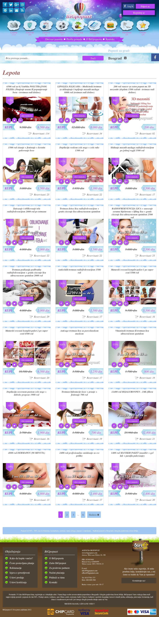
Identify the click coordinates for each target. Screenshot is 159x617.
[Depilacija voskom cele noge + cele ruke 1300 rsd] (79, 181)
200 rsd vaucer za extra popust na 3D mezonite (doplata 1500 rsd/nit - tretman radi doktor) (132, 89)
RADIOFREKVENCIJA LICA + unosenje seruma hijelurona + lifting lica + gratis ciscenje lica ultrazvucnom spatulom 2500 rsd (132, 213)
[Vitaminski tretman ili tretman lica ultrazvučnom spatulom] (132, 364)
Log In (130, 6)
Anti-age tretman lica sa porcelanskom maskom (79, 332)
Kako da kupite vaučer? (21, 558)
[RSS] (22, 10)
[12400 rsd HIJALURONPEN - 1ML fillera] (132, 426)
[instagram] (22, 4)
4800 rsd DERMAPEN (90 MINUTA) (26, 452)
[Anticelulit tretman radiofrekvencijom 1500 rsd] (79, 303)
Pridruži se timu (57, 577)
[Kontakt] (16, 10)
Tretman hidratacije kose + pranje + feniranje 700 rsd (79, 393)
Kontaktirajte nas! (138, 580)
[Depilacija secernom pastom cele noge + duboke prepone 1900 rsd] (27, 426)
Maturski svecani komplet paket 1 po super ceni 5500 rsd (132, 271)
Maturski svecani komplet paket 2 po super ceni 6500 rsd (26, 332)
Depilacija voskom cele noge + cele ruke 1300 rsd (79, 149)
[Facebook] (5, 4)
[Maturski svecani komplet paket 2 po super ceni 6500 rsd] (27, 364)
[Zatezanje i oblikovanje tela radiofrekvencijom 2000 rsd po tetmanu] (27, 242)
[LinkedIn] (10, 10)
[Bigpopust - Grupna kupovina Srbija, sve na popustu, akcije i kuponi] (79, 11)
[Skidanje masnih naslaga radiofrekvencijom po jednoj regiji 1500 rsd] (132, 181)
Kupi (8, 127)
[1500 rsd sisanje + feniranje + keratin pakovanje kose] (27, 181)
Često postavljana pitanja (22, 563)
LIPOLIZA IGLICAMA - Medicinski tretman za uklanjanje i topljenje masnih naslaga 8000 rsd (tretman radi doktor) (79, 89)
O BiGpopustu (94, 39)
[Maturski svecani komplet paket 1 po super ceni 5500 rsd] (132, 303)
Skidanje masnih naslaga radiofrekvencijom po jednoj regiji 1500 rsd (132, 149)
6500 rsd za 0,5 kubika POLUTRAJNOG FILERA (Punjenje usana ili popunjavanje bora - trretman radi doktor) (26, 89)
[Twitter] (10, 4)
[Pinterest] (5, 10)
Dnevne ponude (54, 39)
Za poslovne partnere (59, 567)
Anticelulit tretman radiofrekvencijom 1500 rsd (79, 271)
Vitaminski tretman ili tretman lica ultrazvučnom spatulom (132, 332)
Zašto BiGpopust (57, 563)
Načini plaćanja (56, 572)
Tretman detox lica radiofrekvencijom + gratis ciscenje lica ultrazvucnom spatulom (79, 210)
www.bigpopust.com (89, 552)
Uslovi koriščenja (18, 582)
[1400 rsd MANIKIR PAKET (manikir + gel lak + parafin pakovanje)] (132, 487)
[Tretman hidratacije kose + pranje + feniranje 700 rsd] (79, 426)
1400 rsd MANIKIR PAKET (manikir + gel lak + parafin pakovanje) (132, 454)
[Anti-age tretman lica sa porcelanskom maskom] (79, 364)
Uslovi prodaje (17, 577)
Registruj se (139, 12)
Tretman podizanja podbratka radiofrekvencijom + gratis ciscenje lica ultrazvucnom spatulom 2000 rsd (26, 272)
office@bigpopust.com (90, 573)
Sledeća (93, 514)
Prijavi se (145, 6)
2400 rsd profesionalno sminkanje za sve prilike (79, 454)
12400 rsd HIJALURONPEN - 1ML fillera (132, 391)
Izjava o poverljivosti (20, 572)
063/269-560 (91, 580)
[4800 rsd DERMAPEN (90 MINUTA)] (27, 487)
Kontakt (110, 39)
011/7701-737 (90, 577)
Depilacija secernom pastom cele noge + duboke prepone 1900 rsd (27, 393)
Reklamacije (16, 567)
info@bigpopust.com (89, 570)
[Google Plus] (16, 4)
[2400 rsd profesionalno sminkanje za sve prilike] (79, 487)
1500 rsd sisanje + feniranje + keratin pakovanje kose (26, 149)
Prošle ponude (74, 39)
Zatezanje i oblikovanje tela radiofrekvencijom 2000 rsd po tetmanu (26, 210)
